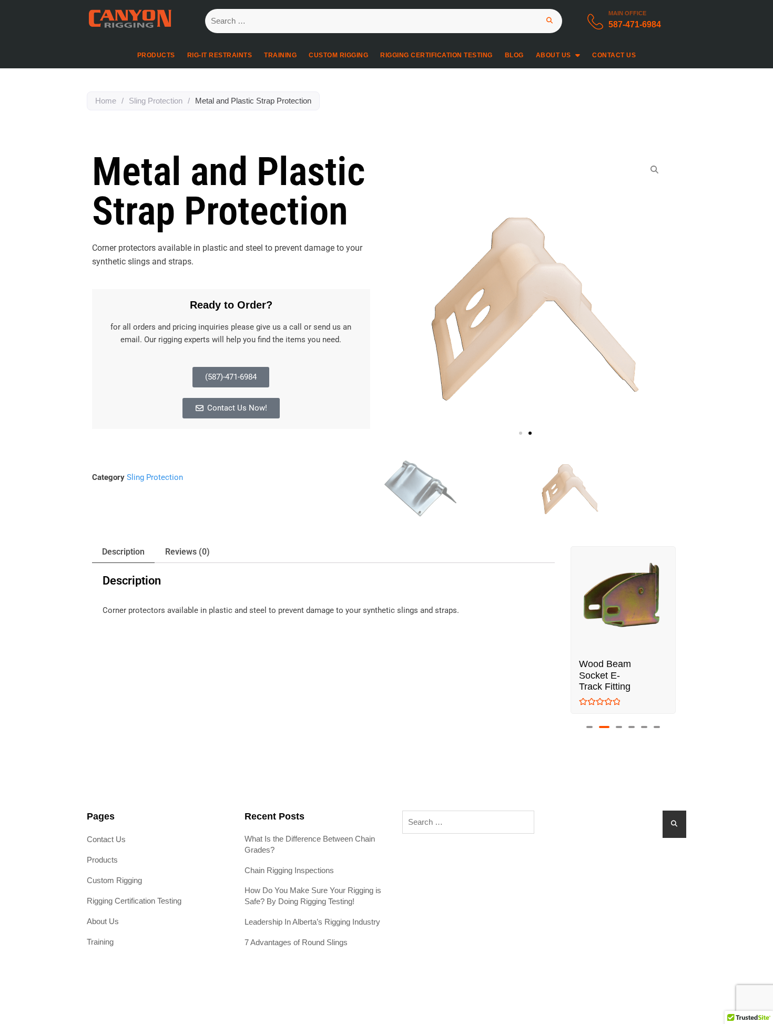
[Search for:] (384, 21)
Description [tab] (123, 552)
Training (280, 55)
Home (105, 100)
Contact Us (614, 55)
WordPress (467, 1002)
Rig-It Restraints (219, 55)
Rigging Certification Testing (436, 55)
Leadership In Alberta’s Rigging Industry (312, 921)
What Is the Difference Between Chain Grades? (310, 844)
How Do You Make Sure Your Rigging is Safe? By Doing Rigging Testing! (313, 896)
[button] (520, 433)
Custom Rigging (338, 55)
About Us (553, 55)
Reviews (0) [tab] (187, 552)
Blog (514, 55)
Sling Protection (155, 100)
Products (156, 55)
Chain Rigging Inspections (289, 870)
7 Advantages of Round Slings (296, 942)
